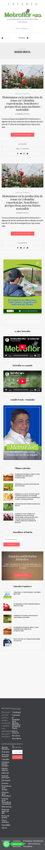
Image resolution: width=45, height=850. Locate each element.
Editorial (5, 773)
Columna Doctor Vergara (5, 764)
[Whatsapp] (6, 844)
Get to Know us (22, 28)
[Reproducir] (6, 355)
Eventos (5, 783)
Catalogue (16, 712)
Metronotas (7, 807)
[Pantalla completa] (39, 355)
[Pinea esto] (27, 153)
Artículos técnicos (23, 94)
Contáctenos (22, 575)
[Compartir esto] (17, 153)
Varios (4, 828)
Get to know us (15, 732)
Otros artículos (5, 821)
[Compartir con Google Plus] (24, 153)
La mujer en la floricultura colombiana (6, 801)
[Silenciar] (35, 355)
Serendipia (6, 825)
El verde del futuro (6, 777)
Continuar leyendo (22, 134)
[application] (22, 347)
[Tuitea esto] (21, 153)
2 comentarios (22, 243)
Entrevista (6, 780)
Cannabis (5, 759)
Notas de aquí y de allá (5, 811)
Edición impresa (5, 769)
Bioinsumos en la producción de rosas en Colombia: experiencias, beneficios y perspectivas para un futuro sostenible (22, 103)
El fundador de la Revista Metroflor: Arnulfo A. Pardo (16, 723)
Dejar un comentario (22, 148)
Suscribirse (16, 738)
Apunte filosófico (5, 748)
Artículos (5, 752)
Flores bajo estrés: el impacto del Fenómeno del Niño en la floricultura (27, 475)
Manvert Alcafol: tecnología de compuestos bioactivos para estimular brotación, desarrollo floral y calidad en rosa (27, 496)
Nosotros (16, 735)
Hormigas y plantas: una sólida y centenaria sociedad (26, 616)
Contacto (16, 715)
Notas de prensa (5, 817)
